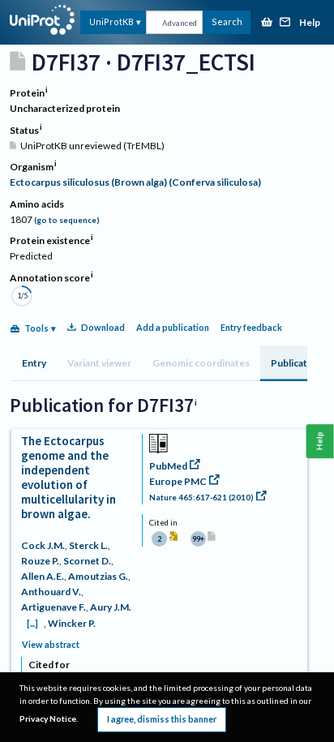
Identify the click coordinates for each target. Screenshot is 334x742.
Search (227, 21)
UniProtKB (111, 21)
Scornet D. (87, 561)
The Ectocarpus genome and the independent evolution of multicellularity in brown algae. (68, 477)
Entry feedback (251, 327)
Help (309, 23)
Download (103, 327)
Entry (34, 363)
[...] (32, 623)
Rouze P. (40, 561)
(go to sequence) (67, 220)
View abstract (50, 644)
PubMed (168, 466)
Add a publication (172, 327)
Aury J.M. (110, 607)
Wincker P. (72, 623)
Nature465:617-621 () (201, 497)
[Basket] (266, 23)
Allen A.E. (42, 576)
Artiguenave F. (53, 607)
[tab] (34, 363)
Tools (36, 328)
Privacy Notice (47, 718)
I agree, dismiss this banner (161, 719)
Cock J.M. (43, 545)
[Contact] (285, 23)
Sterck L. (88, 545)
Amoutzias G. (98, 576)
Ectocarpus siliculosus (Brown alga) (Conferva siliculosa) (135, 182)
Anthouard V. (51, 591)
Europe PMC (178, 481)
